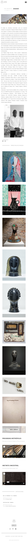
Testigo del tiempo (8, 502)
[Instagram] (10, 529)
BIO (4, 141)
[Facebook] (13, 529)
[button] (25, 2)
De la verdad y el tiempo (10, 495)
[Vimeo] (16, 529)
